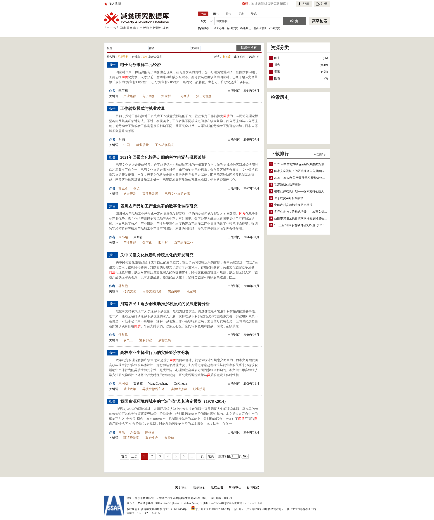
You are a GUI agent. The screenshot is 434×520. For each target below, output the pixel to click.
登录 (306, 3)
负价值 (169, 438)
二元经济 (183, 96)
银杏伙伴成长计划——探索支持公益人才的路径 (305, 191)
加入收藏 (114, 3)
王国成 (123, 383)
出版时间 (239, 56)
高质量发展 (150, 193)
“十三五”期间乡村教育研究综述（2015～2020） (305, 225)
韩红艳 (123, 286)
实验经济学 (179, 389)
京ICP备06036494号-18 (176, 509)
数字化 (147, 242)
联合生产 (152, 438)
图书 (277, 58)
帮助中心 (235, 487)
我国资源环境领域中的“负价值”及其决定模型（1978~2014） (174, 401)
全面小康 (219, 28)
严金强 (135, 432)
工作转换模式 (164, 145)
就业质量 (142, 145)
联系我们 (199, 487)
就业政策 (129, 389)
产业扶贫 (274, 28)
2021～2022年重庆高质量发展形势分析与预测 (304, 177)
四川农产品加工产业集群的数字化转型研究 (159, 206)
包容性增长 (260, 28)
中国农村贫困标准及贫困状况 (293, 205)
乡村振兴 (164, 340)
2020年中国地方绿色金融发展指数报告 (299, 164)
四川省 (163, 242)
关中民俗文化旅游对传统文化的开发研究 (156, 255)
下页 (201, 456)
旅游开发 (129, 193)
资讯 (277, 71)
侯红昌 (123, 334)
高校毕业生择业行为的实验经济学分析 (154, 352)
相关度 (227, 56)
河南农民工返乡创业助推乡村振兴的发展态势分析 (165, 303)
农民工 (128, 340)
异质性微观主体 (153, 389)
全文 (203, 21)
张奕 (136, 188)
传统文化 (129, 291)
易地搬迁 (245, 28)
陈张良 (150, 432)
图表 (277, 78)
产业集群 (129, 96)
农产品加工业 (183, 242)
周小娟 (123, 237)
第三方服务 (204, 96)
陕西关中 (174, 291)
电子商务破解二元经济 (140, 64)
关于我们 (181, 487)
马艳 (121, 432)
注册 (324, 3)
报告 (277, 64)
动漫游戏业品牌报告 (287, 184)
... (191, 456)
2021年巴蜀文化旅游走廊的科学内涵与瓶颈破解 (163, 157)
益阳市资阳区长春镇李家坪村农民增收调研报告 (305, 218)
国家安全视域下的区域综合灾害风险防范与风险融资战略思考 (314, 171)
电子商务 (148, 96)
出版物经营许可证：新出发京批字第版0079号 (289, 509)
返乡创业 (145, 340)
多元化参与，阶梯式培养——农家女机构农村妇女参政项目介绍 (315, 211)
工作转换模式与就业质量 (142, 108)
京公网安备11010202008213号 (213, 509)
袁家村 (191, 291)
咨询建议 (252, 487)
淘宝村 (166, 96)
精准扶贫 (232, 28)
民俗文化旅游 (151, 291)
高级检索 (319, 21)
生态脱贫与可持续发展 (289, 198)
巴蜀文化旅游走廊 (177, 193)
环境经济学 (131, 438)
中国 (126, 145)
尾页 (211, 456)
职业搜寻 (199, 389)
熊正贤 (123, 188)
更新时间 (253, 56)
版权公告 (217, 487)
